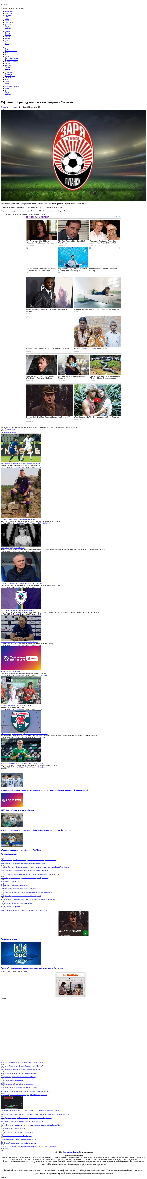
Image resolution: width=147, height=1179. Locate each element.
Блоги (7, 49)
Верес (40, 709)
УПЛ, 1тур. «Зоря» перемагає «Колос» (17, 810)
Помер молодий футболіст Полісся (12, 548)
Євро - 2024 (9, 22)
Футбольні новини (11, 60)
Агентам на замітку (11, 51)
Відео (7, 56)
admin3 (18, 467)
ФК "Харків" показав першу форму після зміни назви (19, 1143)
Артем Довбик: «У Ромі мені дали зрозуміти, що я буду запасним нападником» (28, 899)
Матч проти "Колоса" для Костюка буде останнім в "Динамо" (22, 583)
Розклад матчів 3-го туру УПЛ (11, 671)
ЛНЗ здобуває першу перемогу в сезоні (14, 885)
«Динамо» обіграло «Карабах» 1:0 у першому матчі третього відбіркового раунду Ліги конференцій (44, 790)
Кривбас (8, 38)
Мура (14, 429)
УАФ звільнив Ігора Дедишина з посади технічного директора (22, 1121)
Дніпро (7, 36)
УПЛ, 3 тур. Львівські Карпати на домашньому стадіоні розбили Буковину (26, 892)
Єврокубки (8, 15)
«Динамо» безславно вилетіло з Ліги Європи (16, 1136)
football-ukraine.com (71, 1152)
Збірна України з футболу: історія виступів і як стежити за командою (24, 870)
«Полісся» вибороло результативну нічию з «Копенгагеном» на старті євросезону (36, 830)
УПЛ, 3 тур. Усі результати (10, 881)
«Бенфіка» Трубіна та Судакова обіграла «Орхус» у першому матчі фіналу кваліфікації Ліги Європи (35, 867)
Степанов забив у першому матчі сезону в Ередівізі (18, 888)
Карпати (8, 35)
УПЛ (6, 17)
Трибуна (7, 28)
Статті (7, 47)
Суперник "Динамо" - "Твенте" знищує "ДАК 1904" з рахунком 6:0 (24, 1095)
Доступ (7, 63)
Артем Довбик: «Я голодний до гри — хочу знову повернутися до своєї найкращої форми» (32, 1125)
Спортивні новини (11, 58)
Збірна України (10, 76)
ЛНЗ (39, 614)
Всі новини (9, 11)
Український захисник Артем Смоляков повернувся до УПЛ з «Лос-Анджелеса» (28, 1146)
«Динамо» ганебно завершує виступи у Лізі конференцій (20, 463)
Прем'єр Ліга (42, 675)
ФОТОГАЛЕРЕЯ (44, 523)
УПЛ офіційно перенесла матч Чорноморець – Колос (19, 1087)
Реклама (7, 67)
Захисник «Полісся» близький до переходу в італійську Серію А (23, 763)
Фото (6, 54)
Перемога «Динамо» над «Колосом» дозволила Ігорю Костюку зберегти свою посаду (30, 874)
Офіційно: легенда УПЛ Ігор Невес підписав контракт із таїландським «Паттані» (28, 860)
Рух (6, 42)
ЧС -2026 (8, 24)
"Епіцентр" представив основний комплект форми (18, 519)
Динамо (7, 31)
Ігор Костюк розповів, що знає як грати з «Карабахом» (19, 642)
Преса (7, 26)
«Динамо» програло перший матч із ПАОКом (21, 850)
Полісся (7, 40)
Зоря (2, 429)
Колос (7, 44)
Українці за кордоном (12, 86)
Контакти (8, 65)
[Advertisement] (16, 1029)
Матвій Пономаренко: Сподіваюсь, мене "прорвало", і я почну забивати (25, 1091)
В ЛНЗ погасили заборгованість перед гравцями (17, 610)
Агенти (7, 52)
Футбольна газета (11, 61)
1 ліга (7, 19)
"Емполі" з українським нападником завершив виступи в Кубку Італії (24, 878)
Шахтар (7, 33)
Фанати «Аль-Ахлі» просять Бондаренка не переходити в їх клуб (23, 863)
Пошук (7, 69)
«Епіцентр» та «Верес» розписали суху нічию (16, 705)
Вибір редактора (9, 939)
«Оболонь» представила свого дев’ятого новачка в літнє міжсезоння (24, 734)
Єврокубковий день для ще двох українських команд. (19, 1139)
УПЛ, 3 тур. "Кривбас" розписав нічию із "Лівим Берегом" (21, 896)
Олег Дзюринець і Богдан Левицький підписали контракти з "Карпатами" (26, 1118)
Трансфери (8, 13)
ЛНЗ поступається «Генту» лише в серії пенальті (17, 1132)
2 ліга (7, 20)
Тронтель (8, 429)
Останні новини (9, 854)
